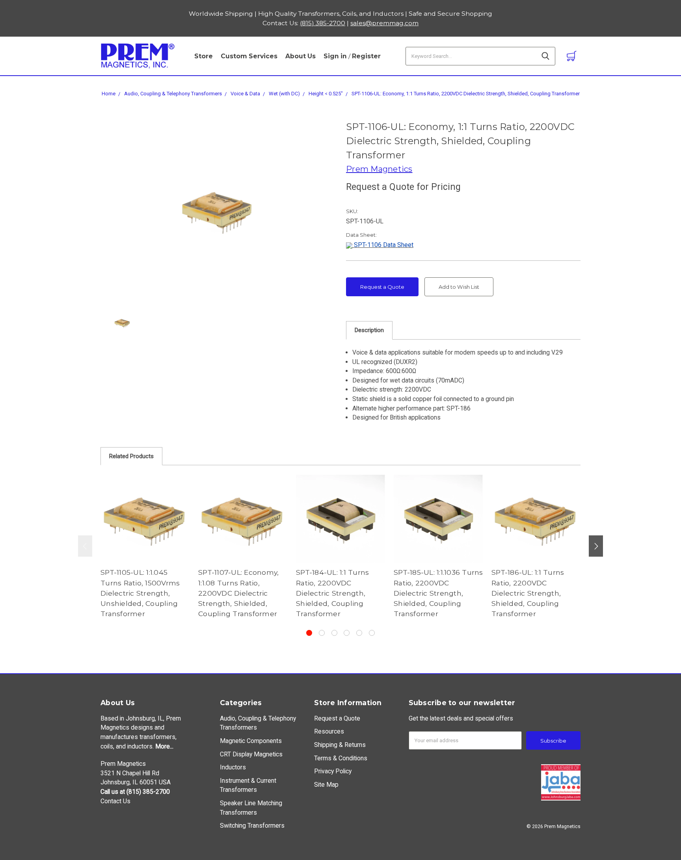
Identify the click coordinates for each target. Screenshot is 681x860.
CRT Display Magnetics (251, 754)
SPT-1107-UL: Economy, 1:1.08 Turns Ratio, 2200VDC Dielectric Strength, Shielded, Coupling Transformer (238, 593)
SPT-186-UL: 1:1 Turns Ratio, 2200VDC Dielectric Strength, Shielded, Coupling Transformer (527, 593)
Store (203, 56)
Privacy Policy (333, 771)
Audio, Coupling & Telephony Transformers (173, 94)
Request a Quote (382, 287)
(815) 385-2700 (322, 23)
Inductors (233, 767)
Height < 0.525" (326, 94)
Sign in (335, 56)
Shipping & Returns (340, 745)
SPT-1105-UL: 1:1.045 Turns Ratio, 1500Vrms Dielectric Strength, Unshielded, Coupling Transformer (140, 593)
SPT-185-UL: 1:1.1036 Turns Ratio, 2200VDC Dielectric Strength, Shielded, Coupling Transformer (438, 593)
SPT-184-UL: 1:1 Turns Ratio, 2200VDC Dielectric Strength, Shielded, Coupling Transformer (332, 593)
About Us (300, 56)
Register (366, 56)
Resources (329, 731)
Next (596, 546)
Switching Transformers (252, 825)
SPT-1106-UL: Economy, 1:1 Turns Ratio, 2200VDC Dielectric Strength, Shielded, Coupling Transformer (466, 94)
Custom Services (249, 56)
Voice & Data (245, 94)
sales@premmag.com (384, 23)
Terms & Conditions (340, 758)
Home (108, 94)
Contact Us (115, 801)
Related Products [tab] (131, 456)
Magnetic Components (251, 741)
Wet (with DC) (284, 94)
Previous (85, 546)
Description (369, 330)
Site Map (326, 784)
